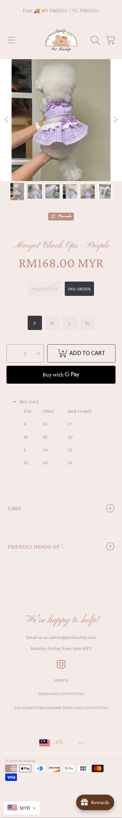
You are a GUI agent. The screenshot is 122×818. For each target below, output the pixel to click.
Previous (7, 120)
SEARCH (61, 680)
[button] (11, 40)
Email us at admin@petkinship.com (61, 637)
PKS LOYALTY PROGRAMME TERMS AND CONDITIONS (61, 707)
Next (115, 120)
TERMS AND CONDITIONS (61, 693)
